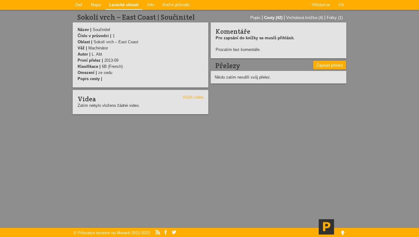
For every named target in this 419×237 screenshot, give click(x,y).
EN (341, 5)
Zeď (78, 4)
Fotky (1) (335, 17)
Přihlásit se (321, 5)
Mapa (96, 4)
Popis (255, 17)
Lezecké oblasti (124, 4)
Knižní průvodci (176, 4)
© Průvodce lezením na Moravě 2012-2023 (112, 233)
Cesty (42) (273, 17)
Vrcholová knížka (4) (304, 17)
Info (150, 4)
